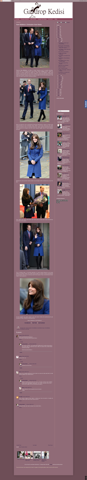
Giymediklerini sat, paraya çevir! (63, 72)
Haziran (60, 80)
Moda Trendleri (33, 19)
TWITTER (34, 323)
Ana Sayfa (17, 19)
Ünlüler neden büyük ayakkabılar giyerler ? (66, 158)
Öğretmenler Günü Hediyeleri (63, 65)
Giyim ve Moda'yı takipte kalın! (28, 460)
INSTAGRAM (41, 323)
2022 (59, 28)
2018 (59, 32)
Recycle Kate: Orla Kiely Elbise (63, 45)
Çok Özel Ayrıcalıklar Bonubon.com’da (37, 460)
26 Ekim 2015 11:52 (25, 371)
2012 (59, 92)
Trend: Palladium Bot (66, 165)
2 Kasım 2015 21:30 (29, 404)
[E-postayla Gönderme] (18, 326)
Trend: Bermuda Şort (65, 149)
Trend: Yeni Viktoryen (62, 73)
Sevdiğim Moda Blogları (42, 19)
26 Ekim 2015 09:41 (25, 356)
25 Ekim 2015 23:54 (25, 335)
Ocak (60, 87)
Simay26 (20, 396)
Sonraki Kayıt (19, 445)
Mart (59, 84)
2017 (59, 34)
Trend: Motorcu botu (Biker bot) (65, 116)
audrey (20, 356)
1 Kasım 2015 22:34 (26, 396)
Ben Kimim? (50, 19)
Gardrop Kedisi (25, 363)
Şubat (60, 86)
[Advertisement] (34, 435)
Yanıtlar (21, 341)
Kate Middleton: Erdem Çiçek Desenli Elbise (63, 43)
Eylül (60, 75)
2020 (59, 29)
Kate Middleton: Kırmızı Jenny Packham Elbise (63, 61)
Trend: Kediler (64, 141)
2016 (59, 35)
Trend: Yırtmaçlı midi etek (62, 68)
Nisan (60, 83)
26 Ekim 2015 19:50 (32, 363)
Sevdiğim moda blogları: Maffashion (62, 54)
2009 (59, 95)
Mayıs (60, 81)
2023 (59, 26)
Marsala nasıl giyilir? (61, 66)
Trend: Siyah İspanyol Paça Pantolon (44, 460)
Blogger (51, 464)
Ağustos (60, 77)
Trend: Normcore (65, 173)
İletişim (56, 19)
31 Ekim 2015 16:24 (28, 387)
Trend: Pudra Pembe (20, 459)
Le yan (20, 335)
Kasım (60, 40)
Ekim (60, 41)
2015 (59, 37)
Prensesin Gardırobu (25, 19)
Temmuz (60, 78)
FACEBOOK (28, 323)
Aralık (60, 38)
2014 (59, 89)
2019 (59, 31)
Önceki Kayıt (50, 445)
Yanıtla (20, 339)
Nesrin (20, 371)
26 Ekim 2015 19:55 (32, 380)
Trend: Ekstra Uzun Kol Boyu (63, 51)
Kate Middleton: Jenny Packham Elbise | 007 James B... (64, 47)
